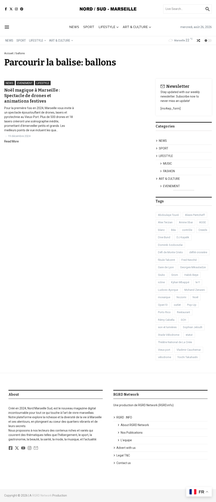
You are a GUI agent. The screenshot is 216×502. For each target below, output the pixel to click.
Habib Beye (191, 274)
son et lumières (167, 327)
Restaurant (183, 312)
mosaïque (164, 297)
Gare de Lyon (166, 267)
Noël (195, 297)
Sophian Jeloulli (192, 327)
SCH (183, 319)
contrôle (187, 229)
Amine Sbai (186, 222)
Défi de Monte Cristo (170, 252)
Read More (11, 141)
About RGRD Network (135, 425)
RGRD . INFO (124, 417)
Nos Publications (132, 432)
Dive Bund (164, 237)
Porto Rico (164, 312)
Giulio (161, 274)
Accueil (8, 53)
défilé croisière (198, 252)
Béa (173, 229)
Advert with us (126, 447)
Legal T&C (123, 455)
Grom (174, 274)
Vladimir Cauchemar (189, 349)
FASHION (169, 171)
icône (161, 282)
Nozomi (181, 297)
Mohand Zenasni (194, 289)
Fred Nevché (189, 259)
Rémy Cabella (166, 319)
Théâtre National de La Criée (175, 342)
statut (189, 334)
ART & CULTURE (135, 27)
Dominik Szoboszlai (170, 244)
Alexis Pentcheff (195, 214)
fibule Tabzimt (166, 259)
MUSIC (167, 163)
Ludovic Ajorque (168, 289)
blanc (161, 229)
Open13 (162, 304)
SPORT (88, 27)
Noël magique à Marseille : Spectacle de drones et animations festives (32, 96)
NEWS (74, 27)
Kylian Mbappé (180, 282)
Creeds (202, 229)
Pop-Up (191, 304)
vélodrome (164, 357)
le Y (198, 282)
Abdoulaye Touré (168, 214)
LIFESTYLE (107, 27)
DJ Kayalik (183, 237)
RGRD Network (42, 495)
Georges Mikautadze (193, 267)
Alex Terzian (165, 222)
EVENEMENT (24, 83)
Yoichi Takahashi (187, 357)
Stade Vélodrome (168, 334)
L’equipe (126, 440)
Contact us (123, 463)
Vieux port (164, 349)
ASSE (202, 222)
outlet (177, 304)
